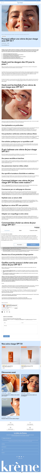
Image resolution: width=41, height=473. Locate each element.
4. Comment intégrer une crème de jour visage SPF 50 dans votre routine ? (14, 56)
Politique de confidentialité (19, 319)
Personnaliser (19, 244)
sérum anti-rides (32, 201)
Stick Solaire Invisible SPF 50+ (7, 366)
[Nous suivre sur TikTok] (23, 456)
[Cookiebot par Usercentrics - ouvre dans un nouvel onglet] (35, 227)
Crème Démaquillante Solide (27, 193)
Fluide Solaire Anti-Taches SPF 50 (11, 306)
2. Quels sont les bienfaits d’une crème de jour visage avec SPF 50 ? (13, 54)
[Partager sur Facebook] (2, 312)
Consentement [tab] (7, 230)
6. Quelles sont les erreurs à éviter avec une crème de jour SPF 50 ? (13, 58)
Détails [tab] (20, 230)
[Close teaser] (21, 470)
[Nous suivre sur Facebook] (19, 456)
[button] (30, 472)
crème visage (8, 185)
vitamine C (34, 137)
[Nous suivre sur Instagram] (17, 456)
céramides (10, 128)
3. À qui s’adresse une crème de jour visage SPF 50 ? (11, 55)
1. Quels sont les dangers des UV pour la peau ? (10, 53)
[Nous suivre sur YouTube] (21, 456)
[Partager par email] (9, 312)
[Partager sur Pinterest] (7, 312)
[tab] (12, 344)
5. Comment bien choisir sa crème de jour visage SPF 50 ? (11, 57)
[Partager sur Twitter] (4, 312)
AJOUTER (16, 308)
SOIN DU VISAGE (4, 36)
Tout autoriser (33, 244)
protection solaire (19, 80)
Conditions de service (29, 319)
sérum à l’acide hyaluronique (17, 201)
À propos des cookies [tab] (33, 230)
